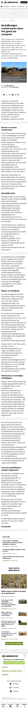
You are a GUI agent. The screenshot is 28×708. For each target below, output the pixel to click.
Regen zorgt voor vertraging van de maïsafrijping (6, 613)
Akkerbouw (5, 546)
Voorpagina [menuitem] (6, 6)
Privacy (23, 698)
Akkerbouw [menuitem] (20, 6)
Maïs (2, 618)
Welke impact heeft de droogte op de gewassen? (13, 592)
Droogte (3, 596)
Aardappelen (4, 639)
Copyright (19, 698)
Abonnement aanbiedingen (14, 663)
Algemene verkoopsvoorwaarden (9, 698)
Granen (4, 553)
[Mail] (15, 94)
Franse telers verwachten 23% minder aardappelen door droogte (9, 634)
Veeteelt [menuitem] (13, 6)
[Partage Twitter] (6, 94)
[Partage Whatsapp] (9, 94)
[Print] (18, 94)
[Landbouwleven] (11, 2)
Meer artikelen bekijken (14, 643)
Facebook (15, 684)
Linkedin (15, 691)
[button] (2, 2)
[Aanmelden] (19, 2)
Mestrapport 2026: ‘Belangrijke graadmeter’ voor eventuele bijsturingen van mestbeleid (8, 603)
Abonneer (23, 2)
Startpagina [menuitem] (4, 20)
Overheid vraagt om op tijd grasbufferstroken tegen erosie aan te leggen (8, 623)
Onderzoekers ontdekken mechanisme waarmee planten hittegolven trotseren (12, 542)
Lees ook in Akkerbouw (14, 569)
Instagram (15, 687)
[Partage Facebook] (3, 94)
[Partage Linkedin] (12, 94)
